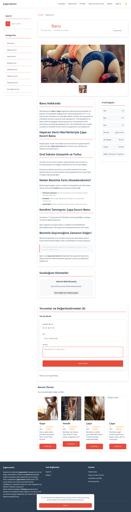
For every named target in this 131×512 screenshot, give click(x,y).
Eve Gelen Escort (13, 89)
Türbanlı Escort (12, 83)
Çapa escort (9, 3)
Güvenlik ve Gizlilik (95, 478)
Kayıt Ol (118, 4)
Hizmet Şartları (93, 481)
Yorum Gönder (83, 363)
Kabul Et (65, 505)
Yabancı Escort (12, 76)
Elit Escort (10, 43)
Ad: (44, 334)
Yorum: (45, 345)
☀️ (126, 4)
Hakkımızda (72, 4)
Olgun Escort (12, 50)
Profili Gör (48, 446)
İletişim (109, 4)
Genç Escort (11, 56)
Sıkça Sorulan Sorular (96, 4)
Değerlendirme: (48, 324)
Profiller (82, 4)
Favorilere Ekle (117, 30)
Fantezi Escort (12, 69)
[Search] (8, 23)
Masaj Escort (11, 63)
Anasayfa (61, 4)
